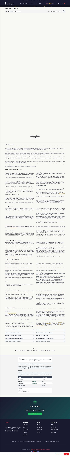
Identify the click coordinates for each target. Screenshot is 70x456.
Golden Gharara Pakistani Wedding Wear (26, 124)
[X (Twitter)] (17, 431)
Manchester (12, 441)
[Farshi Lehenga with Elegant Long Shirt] (58, 53)
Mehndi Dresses (25, 429)
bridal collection (48, 323)
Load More (35, 137)
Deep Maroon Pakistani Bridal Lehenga (11, 65)
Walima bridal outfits (13, 227)
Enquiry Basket (53, 432)
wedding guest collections (40, 325)
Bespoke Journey (29, 350)
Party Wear (25, 432)
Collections (26, 3)
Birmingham (57, 441)
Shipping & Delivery (54, 427)
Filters (8, 11)
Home (21, 3)
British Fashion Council (22, 390)
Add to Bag (43, 69)
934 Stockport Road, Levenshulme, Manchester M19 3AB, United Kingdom (40, 449)
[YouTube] (15, 431)
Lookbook (16, 350)
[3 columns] (62, 11)
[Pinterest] (10, 431)
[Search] (56, 4)
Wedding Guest (25, 434)
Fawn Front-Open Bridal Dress (42, 94)
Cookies (35, 447)
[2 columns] (60, 11)
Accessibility (39, 447)
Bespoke (38, 424)
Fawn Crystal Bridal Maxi (10, 94)
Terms (33, 447)
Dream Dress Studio (22, 350)
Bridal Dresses (23, 33)
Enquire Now (11, 39)
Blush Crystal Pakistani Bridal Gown (26, 35)
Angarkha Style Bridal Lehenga (11, 34)
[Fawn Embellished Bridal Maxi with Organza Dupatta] (27, 83)
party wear (59, 324)
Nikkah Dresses (25, 427)
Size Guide (42, 350)
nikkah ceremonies (62, 193)
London (54, 441)
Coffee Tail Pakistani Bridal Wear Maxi (57, 35)
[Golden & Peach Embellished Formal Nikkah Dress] (12, 112)
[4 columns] (63, 11)
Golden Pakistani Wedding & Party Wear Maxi (57, 124)
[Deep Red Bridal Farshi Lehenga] (27, 53)
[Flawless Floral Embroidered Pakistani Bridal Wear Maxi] (58, 83)
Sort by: (11, 11)
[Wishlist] (60, 4)
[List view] (58, 11)
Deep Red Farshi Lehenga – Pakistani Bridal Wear (42, 65)
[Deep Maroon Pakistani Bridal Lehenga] (12, 53)
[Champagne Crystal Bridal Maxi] (42, 23)
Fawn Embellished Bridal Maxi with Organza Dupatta (27, 95)
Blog (38, 434)
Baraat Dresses (8, 33)
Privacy (30, 447)
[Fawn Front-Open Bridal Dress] (42, 83)
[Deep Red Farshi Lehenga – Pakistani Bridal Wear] (42, 53)
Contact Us (52, 424)
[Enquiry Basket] (62, 4)
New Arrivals (53, 350)
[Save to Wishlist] (17, 16)
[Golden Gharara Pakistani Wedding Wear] (27, 112)
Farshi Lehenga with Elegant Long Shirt (57, 65)
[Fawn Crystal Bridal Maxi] (12, 83)
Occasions (32, 3)
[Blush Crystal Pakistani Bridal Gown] (27, 23)
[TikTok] (8, 431)
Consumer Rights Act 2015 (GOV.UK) (23, 391)
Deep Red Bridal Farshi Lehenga (27, 64)
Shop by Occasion (40, 429)
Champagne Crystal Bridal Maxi (42, 34)
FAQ (39, 350)
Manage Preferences (59, 454)
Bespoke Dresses (8, 122)
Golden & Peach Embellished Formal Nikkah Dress (11, 124)
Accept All (66, 454)
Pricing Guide (35, 350)
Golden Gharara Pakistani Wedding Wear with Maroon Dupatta (42, 124)
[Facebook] (12, 431)
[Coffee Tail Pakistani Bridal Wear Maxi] (58, 23)
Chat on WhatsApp (35, 413)
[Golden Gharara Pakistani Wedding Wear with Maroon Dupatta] (42, 112)
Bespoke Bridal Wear (40, 33)
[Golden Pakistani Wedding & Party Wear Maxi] (58, 112)
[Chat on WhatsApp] (58, 4)
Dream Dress (38, 3)
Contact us (60, 322)
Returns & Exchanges (54, 429)
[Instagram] (5, 431)
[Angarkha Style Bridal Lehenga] (12, 23)
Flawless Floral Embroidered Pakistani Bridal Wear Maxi (57, 95)
